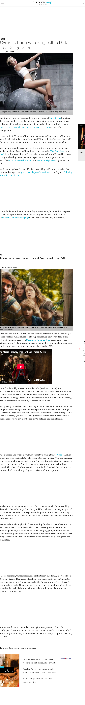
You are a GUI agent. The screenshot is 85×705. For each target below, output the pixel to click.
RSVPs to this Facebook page (15, 217)
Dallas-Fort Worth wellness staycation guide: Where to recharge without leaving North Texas (39, 671)
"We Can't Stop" (57, 151)
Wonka (59, 454)
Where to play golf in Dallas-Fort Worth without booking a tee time (39, 680)
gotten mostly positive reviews (35, 172)
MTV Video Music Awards (20, 160)
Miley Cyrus (55, 118)
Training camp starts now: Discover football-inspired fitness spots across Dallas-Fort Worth (39, 661)
